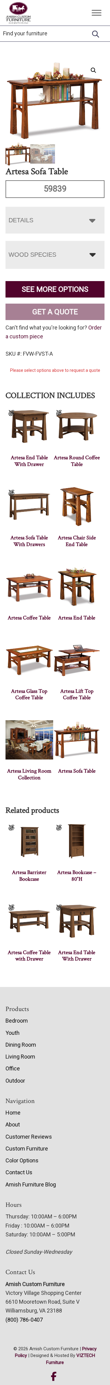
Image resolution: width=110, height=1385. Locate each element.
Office (13, 1068)
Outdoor (15, 1080)
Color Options (22, 1160)
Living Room (20, 1056)
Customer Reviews (29, 1136)
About (13, 1124)
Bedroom (17, 1020)
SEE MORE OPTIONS (55, 289)
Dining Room (21, 1044)
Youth (13, 1033)
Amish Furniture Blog (31, 1184)
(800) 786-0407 (24, 1319)
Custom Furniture (27, 1148)
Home (13, 1112)
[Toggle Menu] (96, 13)
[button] (93, 70)
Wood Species (32, 254)
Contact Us (19, 1172)
